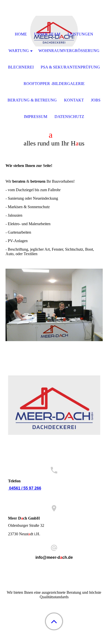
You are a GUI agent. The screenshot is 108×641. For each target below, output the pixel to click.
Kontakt (74, 100)
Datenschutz (69, 116)
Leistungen (80, 34)
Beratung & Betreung (32, 100)
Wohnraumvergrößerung (68, 50)
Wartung (19, 50)
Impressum (35, 116)
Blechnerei (21, 67)
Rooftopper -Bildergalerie (54, 83)
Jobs (95, 100)
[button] (54, 621)
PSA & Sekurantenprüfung (70, 67)
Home (21, 34)
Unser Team (47, 34)
